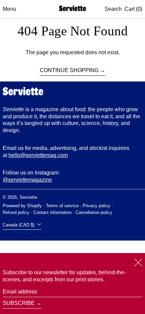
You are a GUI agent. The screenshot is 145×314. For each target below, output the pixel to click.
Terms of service (62, 205)
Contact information (52, 212)
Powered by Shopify (22, 205)
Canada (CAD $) (19, 224)
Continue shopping (69, 70)
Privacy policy (96, 205)
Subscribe (19, 303)
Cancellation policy (94, 212)
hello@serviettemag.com (38, 155)
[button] (113, 9)
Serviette (28, 197)
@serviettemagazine (27, 180)
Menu (9, 9)
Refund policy (16, 212)
